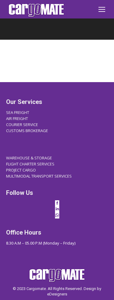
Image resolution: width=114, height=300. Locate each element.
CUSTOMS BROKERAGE (27, 130)
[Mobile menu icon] (102, 9)
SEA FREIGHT (17, 112)
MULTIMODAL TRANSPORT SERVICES (39, 176)
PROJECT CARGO (21, 170)
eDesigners (57, 294)
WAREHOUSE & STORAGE (29, 158)
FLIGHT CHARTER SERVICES (30, 164)
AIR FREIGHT (17, 118)
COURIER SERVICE (22, 124)
